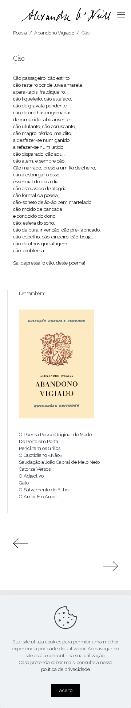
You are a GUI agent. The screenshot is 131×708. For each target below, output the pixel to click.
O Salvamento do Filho (43, 489)
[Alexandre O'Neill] (65, 14)
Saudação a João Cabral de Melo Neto (59, 462)
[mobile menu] (121, 14)
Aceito (65, 690)
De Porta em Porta (38, 441)
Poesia (20, 33)
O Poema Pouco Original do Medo (55, 434)
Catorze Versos (35, 469)
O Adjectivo (31, 476)
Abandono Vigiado (54, 33)
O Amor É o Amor (38, 496)
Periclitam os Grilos (39, 448)
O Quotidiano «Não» (41, 455)
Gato (24, 483)
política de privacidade (65, 669)
